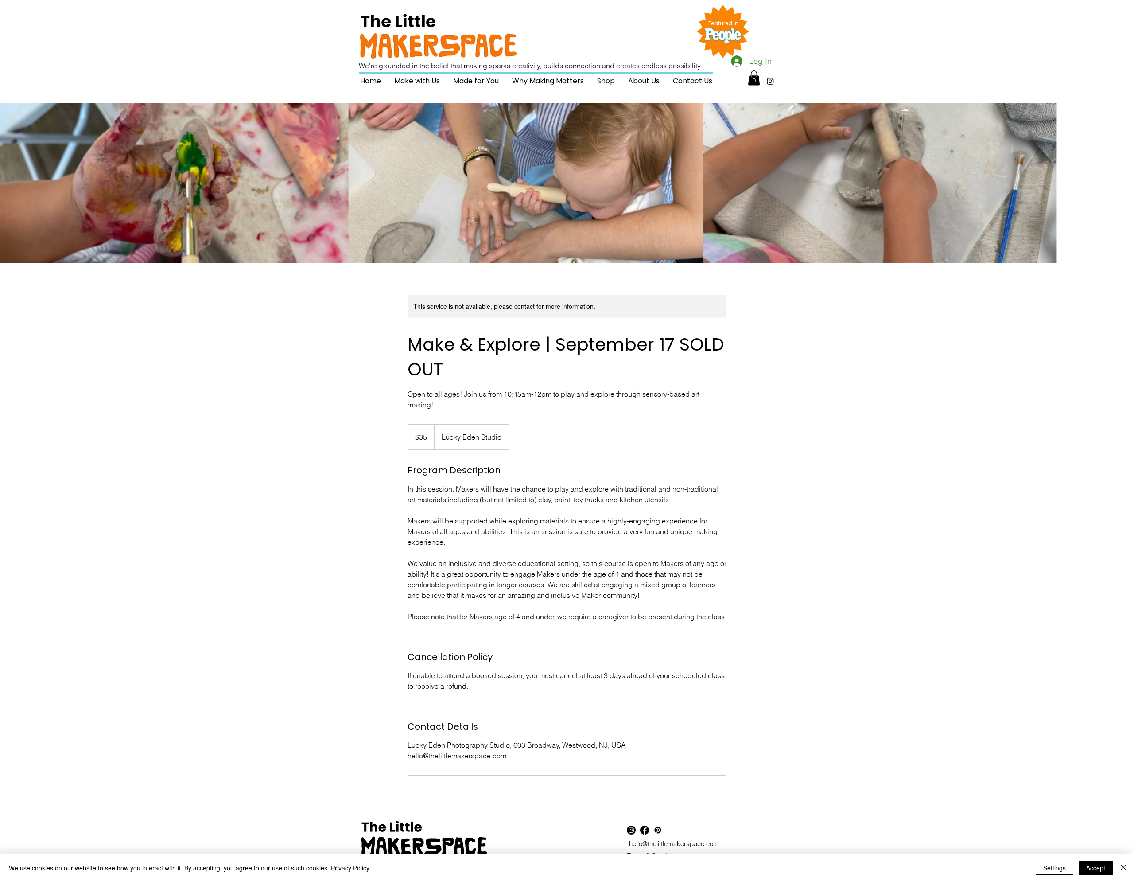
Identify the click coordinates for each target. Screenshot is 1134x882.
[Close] (1123, 868)
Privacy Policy (350, 867)
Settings (1054, 867)
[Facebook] (644, 830)
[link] (754, 77)
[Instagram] (770, 81)
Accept (1095, 867)
